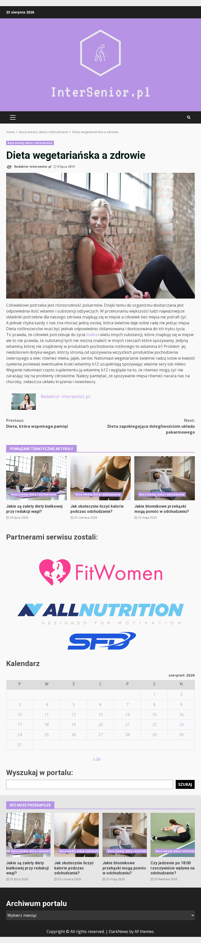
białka (91, 334)
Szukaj (185, 784)
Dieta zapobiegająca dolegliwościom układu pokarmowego (151, 426)
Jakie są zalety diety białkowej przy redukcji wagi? (36, 478)
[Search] (188, 117)
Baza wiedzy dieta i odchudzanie (30, 143)
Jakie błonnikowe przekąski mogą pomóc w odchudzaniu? (164, 478)
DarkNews (118, 931)
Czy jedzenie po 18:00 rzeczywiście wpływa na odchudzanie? (173, 835)
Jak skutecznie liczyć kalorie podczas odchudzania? (100, 478)
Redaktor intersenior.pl (32, 166)
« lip (96, 758)
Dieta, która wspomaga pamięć (37, 423)
